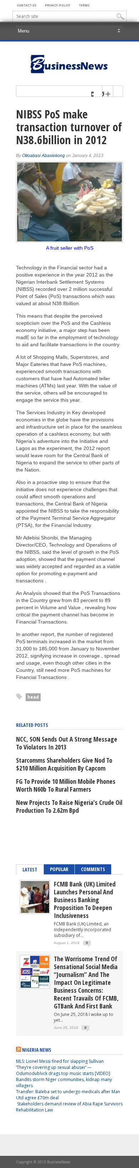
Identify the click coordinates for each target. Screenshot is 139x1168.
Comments (93, 869)
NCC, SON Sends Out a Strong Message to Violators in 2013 (66, 743)
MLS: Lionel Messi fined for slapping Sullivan (60, 1061)
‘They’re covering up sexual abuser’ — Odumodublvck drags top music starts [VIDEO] (63, 1070)
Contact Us (26, 5)
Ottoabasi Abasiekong (43, 155)
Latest (29, 869)
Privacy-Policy (57, 5)
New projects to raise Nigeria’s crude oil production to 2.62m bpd (69, 806)
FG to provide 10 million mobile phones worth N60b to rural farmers (65, 785)
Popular (59, 869)
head (33, 697)
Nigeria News (36, 1049)
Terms (84, 5)
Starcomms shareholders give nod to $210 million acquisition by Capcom (64, 764)
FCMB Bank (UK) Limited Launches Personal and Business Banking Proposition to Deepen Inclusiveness (84, 899)
